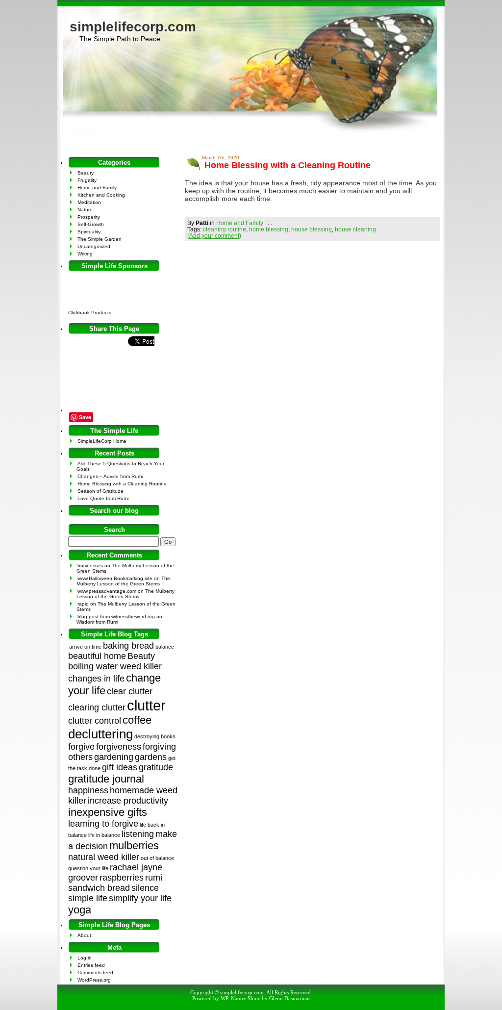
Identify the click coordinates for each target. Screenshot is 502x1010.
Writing (85, 253)
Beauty (85, 173)
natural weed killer (103, 857)
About (84, 935)
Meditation (89, 202)
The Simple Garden (99, 239)
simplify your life (140, 898)
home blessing (268, 229)
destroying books (155, 736)
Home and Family (239, 223)
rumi (153, 878)
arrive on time (85, 647)
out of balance (157, 858)
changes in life (96, 678)
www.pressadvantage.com (106, 591)
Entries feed (91, 965)
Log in (84, 957)
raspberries (122, 878)
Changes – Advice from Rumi (110, 476)
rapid (83, 603)
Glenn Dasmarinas (289, 998)
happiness (88, 790)
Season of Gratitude (100, 491)
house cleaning (355, 229)
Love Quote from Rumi (102, 498)
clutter (146, 705)
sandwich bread (99, 888)
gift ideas (119, 767)
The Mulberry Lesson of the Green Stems (123, 581)
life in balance (104, 835)
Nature (85, 209)
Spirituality (88, 231)
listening (138, 834)
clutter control (94, 721)
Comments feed (95, 972)
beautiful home (97, 656)
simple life (87, 898)
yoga (79, 910)
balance (164, 647)
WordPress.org (94, 980)
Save (85, 417)
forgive (81, 747)
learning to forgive (103, 824)
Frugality (87, 180)
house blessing (311, 229)
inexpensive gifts (107, 812)
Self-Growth (90, 224)
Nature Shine (245, 998)
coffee (137, 720)
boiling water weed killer (115, 666)
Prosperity (88, 217)
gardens (151, 757)
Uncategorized (93, 246)
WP (224, 998)
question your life (88, 868)
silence (145, 888)
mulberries (134, 845)
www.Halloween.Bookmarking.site (114, 578)
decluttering (100, 734)
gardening (113, 757)
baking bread (128, 646)
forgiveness (118, 747)
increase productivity (128, 801)
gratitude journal (106, 779)
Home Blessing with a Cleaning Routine (287, 165)
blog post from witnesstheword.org (116, 616)
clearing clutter (97, 707)
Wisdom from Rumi (97, 622)
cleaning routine (224, 229)
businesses (90, 565)
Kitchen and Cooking (101, 195)
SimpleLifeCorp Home (101, 441)
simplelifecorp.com (133, 26)
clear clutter (129, 691)
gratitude (156, 767)
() (214, 235)
